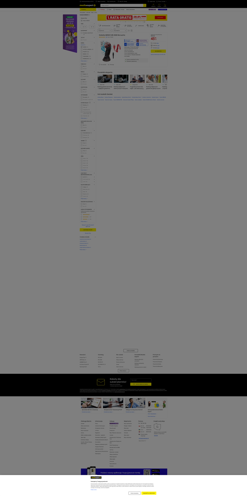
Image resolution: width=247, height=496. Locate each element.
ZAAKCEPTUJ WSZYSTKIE (149, 493)
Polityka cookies (94, 489)
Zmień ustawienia (134, 493)
